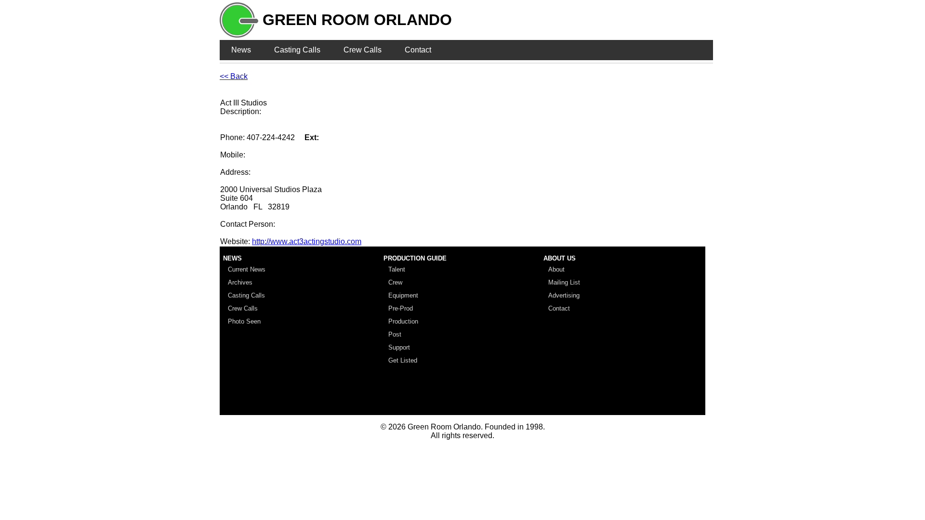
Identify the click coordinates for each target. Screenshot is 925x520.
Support (399, 347)
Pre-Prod (400, 308)
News (241, 50)
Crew (395, 282)
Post (394, 334)
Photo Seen (244, 321)
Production (403, 321)
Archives (240, 282)
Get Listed (402, 360)
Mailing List (564, 282)
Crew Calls (363, 50)
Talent (396, 269)
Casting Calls (297, 50)
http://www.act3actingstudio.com (306, 241)
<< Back (234, 76)
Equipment (403, 295)
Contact (418, 50)
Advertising (564, 295)
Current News (246, 269)
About (556, 269)
